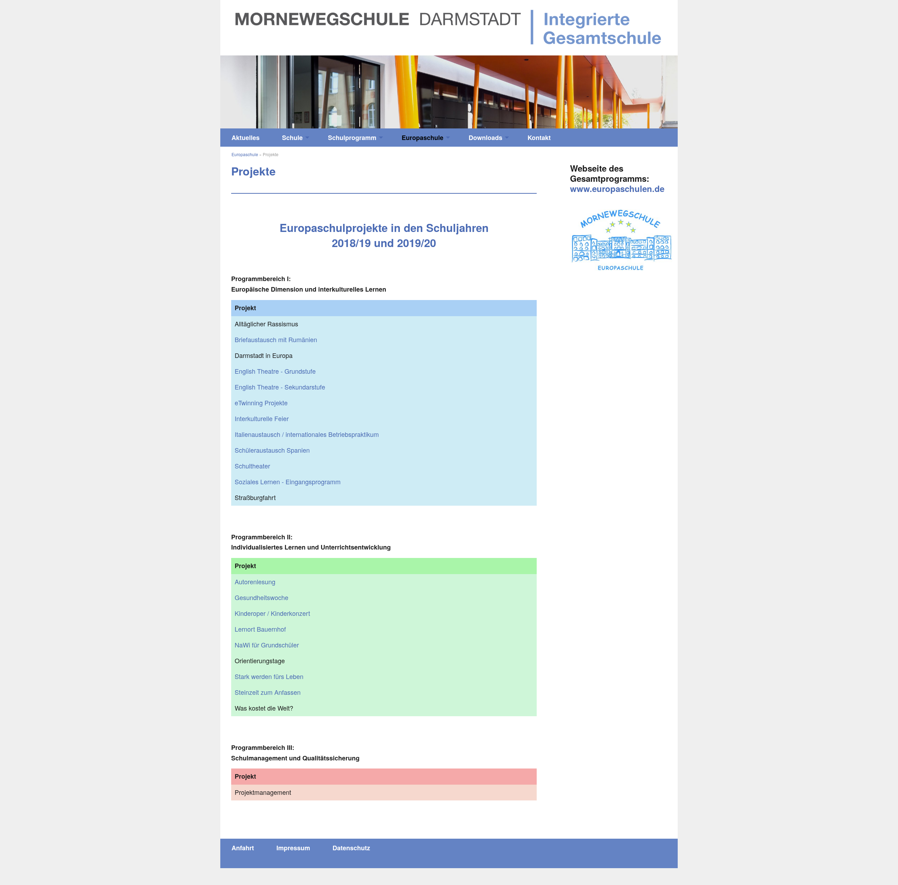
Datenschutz (351, 847)
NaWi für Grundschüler (267, 644)
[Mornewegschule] (449, 26)
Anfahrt (243, 847)
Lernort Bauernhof (260, 628)
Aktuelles (246, 137)
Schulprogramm (352, 137)
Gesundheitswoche (261, 597)
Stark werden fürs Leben (269, 676)
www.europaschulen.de (617, 188)
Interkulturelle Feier (262, 418)
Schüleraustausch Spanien (272, 449)
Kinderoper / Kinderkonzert (272, 613)
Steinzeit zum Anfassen (268, 692)
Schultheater (252, 465)
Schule (292, 137)
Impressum (293, 847)
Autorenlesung (255, 581)
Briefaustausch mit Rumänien (276, 339)
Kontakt (539, 137)
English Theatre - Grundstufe (275, 370)
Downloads (485, 137)
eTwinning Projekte (261, 402)
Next (620, 88)
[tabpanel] (449, 92)
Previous (277, 88)
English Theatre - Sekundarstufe (280, 386)
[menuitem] (245, 137)
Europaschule (422, 137)
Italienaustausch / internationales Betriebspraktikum (307, 434)
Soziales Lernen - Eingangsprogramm (288, 481)
